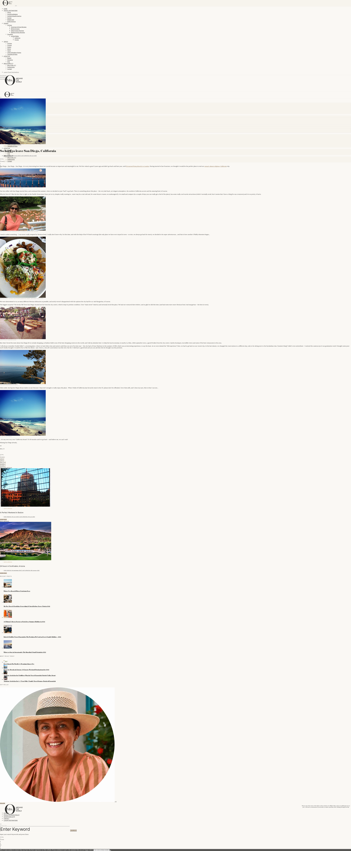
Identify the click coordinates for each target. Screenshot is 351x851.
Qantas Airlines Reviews (18, 32)
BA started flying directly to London (137, 166)
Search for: (3, 825)
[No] (110, 850)
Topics (6, 42)
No (99, 850)
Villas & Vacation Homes (14, 52)
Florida (17, 40)
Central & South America (14, 16)
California (17, 38)
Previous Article (6, 467)
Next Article (4, 521)
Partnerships (11, 67)
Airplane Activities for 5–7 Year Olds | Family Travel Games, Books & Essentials (30, 681)
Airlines (9, 25)
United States (15, 36)
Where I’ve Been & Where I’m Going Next (17, 591)
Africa (9, 12)
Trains (9, 51)
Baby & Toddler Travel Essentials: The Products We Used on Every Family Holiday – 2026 (32, 637)
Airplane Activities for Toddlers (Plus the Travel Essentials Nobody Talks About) (30, 675)
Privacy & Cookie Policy (11, 815)
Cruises (9, 45)
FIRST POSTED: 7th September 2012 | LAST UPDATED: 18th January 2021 (22, 570)
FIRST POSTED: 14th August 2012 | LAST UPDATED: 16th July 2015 (20, 155)
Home (5, 9)
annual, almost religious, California (215, 166)
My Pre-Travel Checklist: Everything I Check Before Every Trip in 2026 (27, 606)
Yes (95, 850)
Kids (8, 62)
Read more (105, 850)
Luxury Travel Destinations (11, 72)
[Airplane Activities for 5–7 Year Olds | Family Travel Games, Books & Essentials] (5, 679)
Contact (9, 69)
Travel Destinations (10, 11)
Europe (9, 18)
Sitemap (6, 813)
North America (11, 21)
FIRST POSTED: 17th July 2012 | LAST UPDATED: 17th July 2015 (19, 516)
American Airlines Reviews (18, 27)
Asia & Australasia (12, 14)
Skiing (9, 49)
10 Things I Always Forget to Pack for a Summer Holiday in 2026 (24, 622)
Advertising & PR (9, 817)
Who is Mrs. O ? (8, 63)
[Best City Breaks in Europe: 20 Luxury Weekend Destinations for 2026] (5, 668)
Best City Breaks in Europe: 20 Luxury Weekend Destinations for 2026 (26, 670)
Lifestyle (7, 56)
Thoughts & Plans (12, 54)
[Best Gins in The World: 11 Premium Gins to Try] (5, 662)
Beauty (9, 58)
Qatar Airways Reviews (17, 31)
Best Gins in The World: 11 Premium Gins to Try (19, 664)
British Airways (15, 29)
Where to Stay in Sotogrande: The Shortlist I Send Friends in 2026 (25, 652)
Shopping (10, 60)
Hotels (9, 47)
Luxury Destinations (11, 820)
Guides (6, 23)
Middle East (10, 20)
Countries (10, 34)
